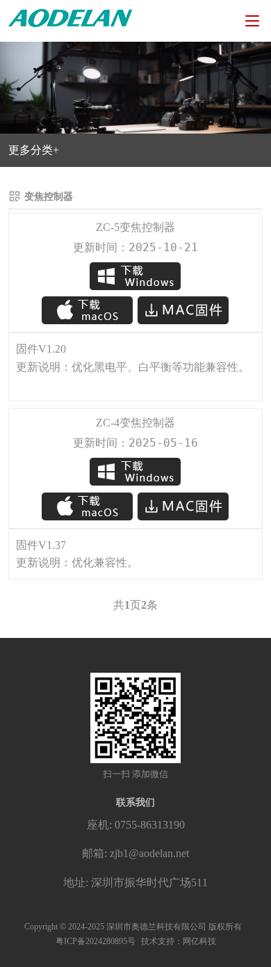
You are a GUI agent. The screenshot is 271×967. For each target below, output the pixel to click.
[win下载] (135, 276)
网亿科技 (199, 941)
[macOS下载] (89, 309)
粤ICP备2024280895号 (96, 941)
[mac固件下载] (183, 309)
